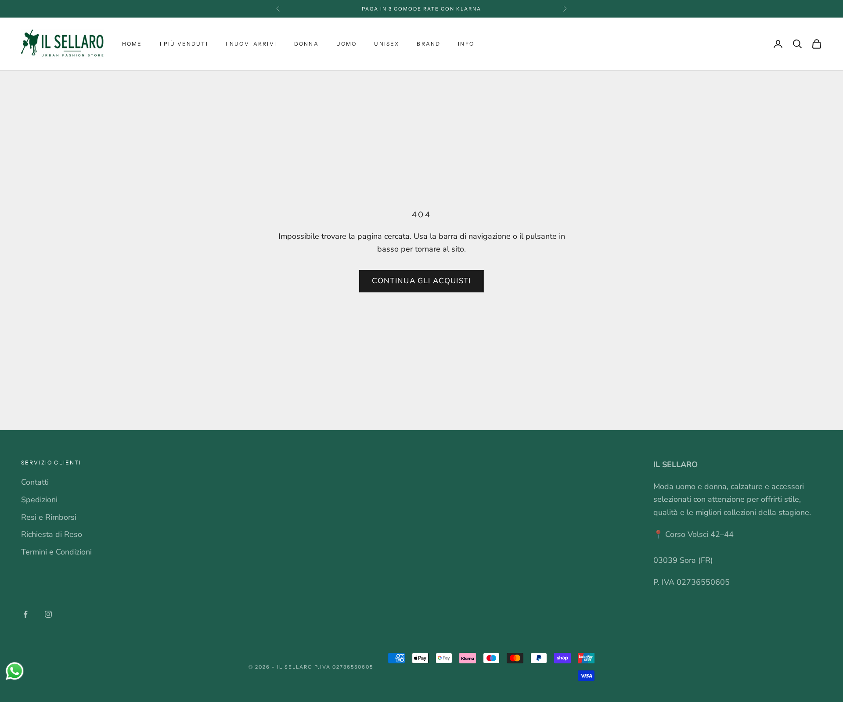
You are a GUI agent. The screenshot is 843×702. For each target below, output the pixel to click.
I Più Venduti (184, 43)
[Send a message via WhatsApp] (14, 671)
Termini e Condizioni (56, 552)
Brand (428, 43)
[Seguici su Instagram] (48, 614)
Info (466, 43)
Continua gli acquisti (421, 281)
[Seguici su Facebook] (25, 614)
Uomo (346, 43)
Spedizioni (39, 499)
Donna (306, 43)
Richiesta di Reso (51, 534)
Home (132, 43)
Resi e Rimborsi (48, 517)
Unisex (386, 43)
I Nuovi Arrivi (251, 43)
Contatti (35, 482)
